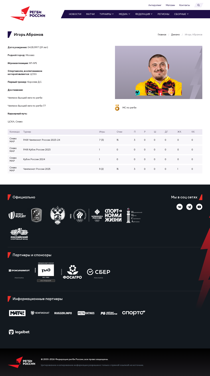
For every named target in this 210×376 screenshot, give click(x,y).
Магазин (170, 5)
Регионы (163, 14)
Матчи (90, 14)
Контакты (184, 5)
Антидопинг (154, 5)
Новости (75, 14)
